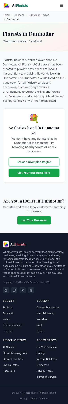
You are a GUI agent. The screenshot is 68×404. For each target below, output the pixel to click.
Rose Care (9, 370)
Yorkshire (42, 319)
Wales (6, 319)
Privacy (23, 398)
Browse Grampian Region (34, 162)
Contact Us (43, 364)
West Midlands (45, 313)
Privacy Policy (45, 370)
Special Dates (11, 364)
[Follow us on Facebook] (6, 290)
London (7, 331)
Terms (33, 398)
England (7, 307)
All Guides (8, 347)
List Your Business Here (34, 172)
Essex (40, 331)
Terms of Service (47, 376)
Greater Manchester (48, 307)
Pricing (41, 353)
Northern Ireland (12, 325)
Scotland (8, 313)
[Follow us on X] (23, 290)
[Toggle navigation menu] (61, 5)
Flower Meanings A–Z (15, 353)
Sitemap (44, 398)
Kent (39, 325)
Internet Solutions (47, 359)
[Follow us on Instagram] (14, 290)
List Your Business (34, 220)
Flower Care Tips (13, 359)
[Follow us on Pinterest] (31, 290)
